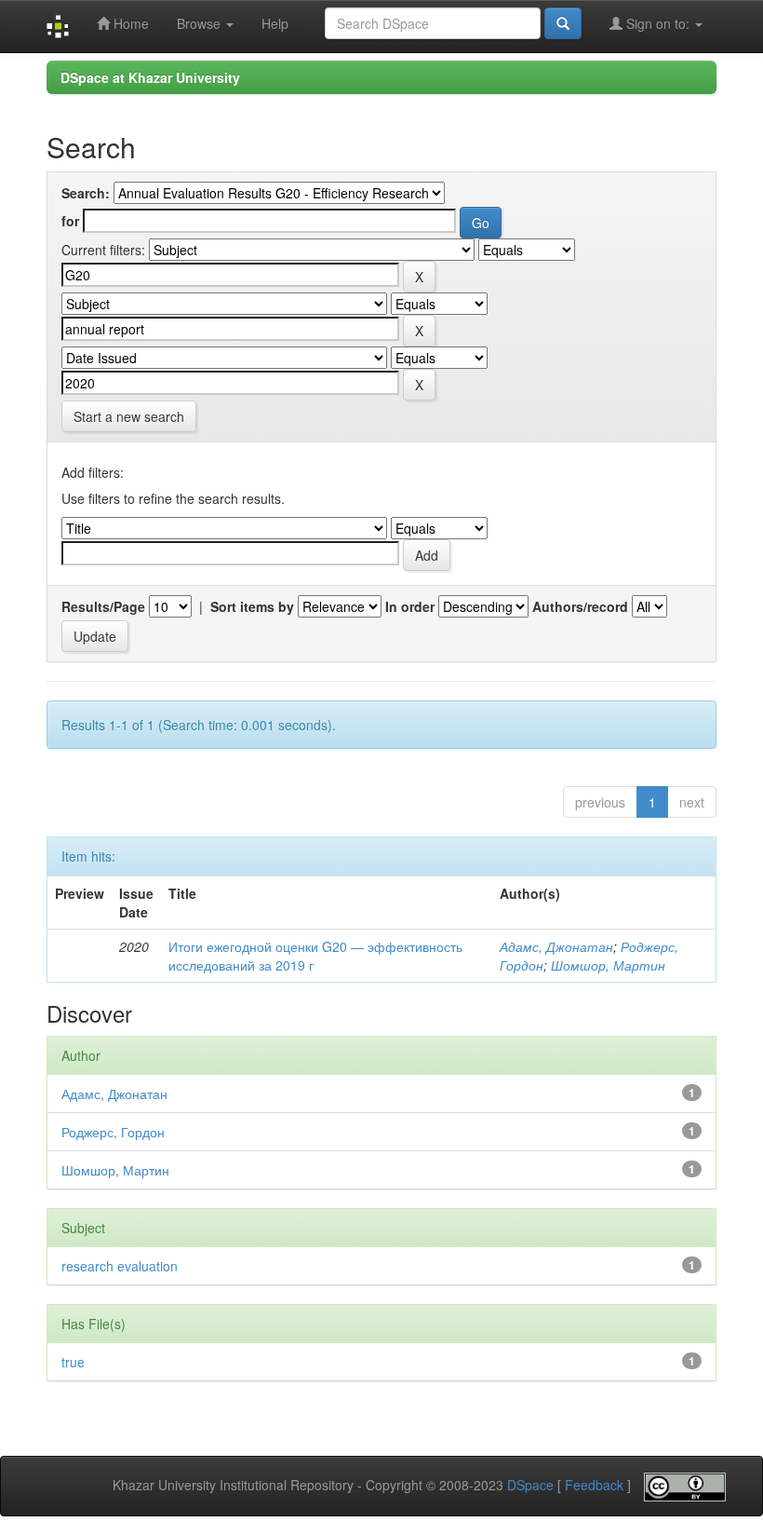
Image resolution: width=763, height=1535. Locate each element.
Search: (85, 192)
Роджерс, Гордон (113, 1131)
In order (410, 606)
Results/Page (103, 606)
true (73, 1361)
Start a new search (129, 416)
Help (274, 23)
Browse (200, 23)
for (70, 220)
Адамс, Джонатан (556, 946)
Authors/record (580, 606)
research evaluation (119, 1266)
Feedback (594, 1484)
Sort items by (252, 606)
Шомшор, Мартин (608, 965)
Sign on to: (657, 23)
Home (129, 23)
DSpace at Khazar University (150, 77)
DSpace (530, 1484)
